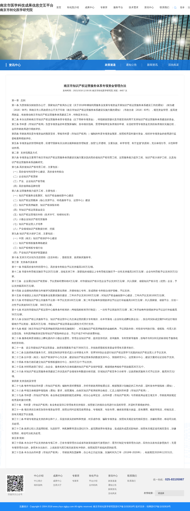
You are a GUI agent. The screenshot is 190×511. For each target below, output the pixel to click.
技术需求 (133, 7)
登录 (182, 7)
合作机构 (93, 485)
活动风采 (173, 64)
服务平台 (118, 7)
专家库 (103, 7)
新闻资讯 (152, 64)
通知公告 (131, 64)
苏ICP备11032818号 (125, 506)
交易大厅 (57, 485)
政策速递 (110, 64)
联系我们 (164, 7)
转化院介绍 (73, 7)
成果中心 (89, 7)
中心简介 (38, 481)
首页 (58, 7)
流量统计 (23, 506)
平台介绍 (93, 481)
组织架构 (38, 485)
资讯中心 (149, 7)
